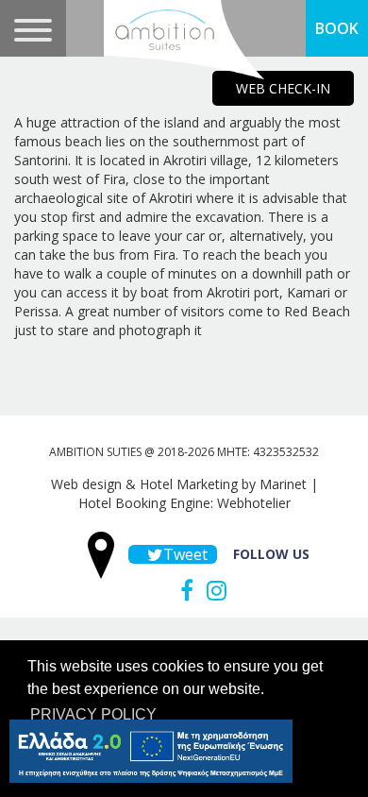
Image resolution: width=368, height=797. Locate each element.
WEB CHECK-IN (283, 88)
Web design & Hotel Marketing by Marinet (179, 484)
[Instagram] (211, 590)
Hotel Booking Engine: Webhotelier (184, 503)
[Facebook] (182, 590)
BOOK (337, 28)
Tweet (183, 554)
